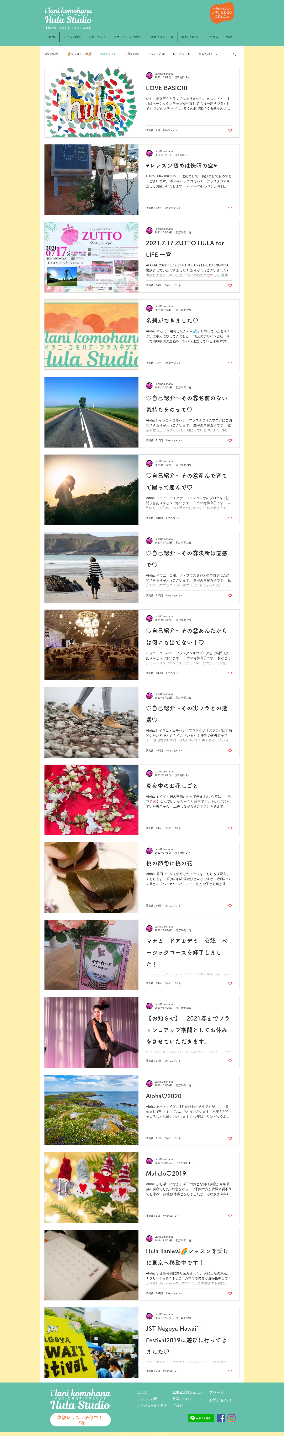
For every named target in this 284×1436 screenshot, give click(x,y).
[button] (234, 54)
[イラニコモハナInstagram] (231, 1418)
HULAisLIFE (108, 54)
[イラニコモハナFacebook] (221, 1418)
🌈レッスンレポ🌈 (79, 54)
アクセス (216, 1393)
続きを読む (206, 54)
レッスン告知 (181, 54)
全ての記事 (51, 54)
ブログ (178, 1405)
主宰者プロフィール (188, 1392)
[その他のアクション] (231, 75)
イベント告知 (156, 54)
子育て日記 (131, 54)
